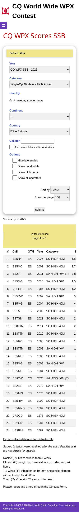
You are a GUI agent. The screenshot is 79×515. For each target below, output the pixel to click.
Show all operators (29, 177)
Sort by (45, 189)
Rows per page (44, 197)
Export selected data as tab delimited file (28, 439)
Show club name (28, 172)
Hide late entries (28, 160)
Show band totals (28, 166)
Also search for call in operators (34, 147)
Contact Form (57, 486)
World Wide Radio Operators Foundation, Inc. (51, 505)
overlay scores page (30, 100)
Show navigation (3, 25)
